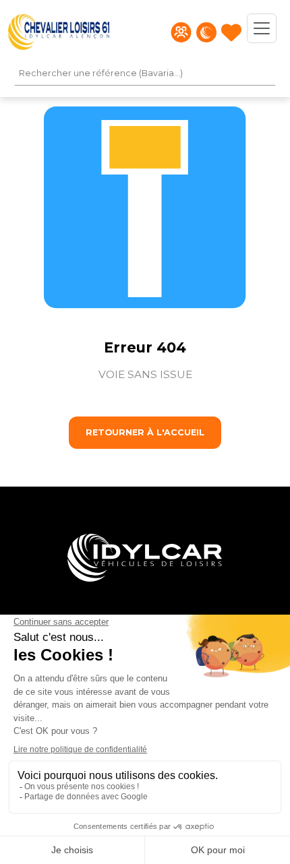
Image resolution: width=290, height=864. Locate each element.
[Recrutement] (181, 32)
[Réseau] (206, 32)
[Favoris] (231, 32)
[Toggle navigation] (262, 28)
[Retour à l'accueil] (58, 32)
